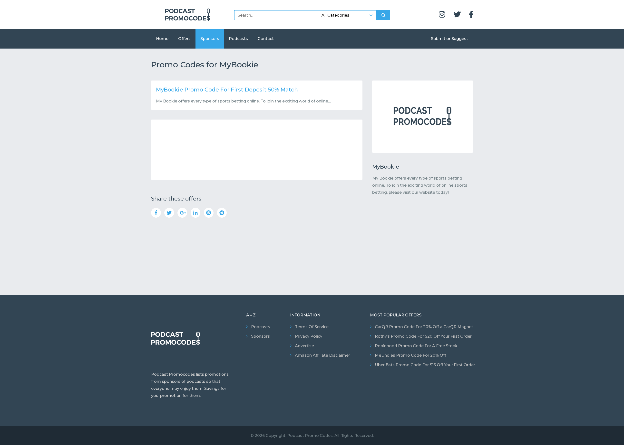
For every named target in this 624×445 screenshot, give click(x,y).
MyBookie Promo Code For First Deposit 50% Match (227, 89)
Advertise (304, 346)
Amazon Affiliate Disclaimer (322, 355)
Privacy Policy (308, 336)
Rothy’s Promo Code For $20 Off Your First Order (423, 336)
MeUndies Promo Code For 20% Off (410, 355)
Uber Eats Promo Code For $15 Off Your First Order (425, 365)
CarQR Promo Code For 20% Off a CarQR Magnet (424, 326)
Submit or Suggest (449, 38)
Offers (184, 38)
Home (162, 38)
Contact (266, 38)
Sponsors (209, 38)
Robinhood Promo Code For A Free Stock (416, 346)
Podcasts (238, 38)
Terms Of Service (312, 326)
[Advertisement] (257, 149)
